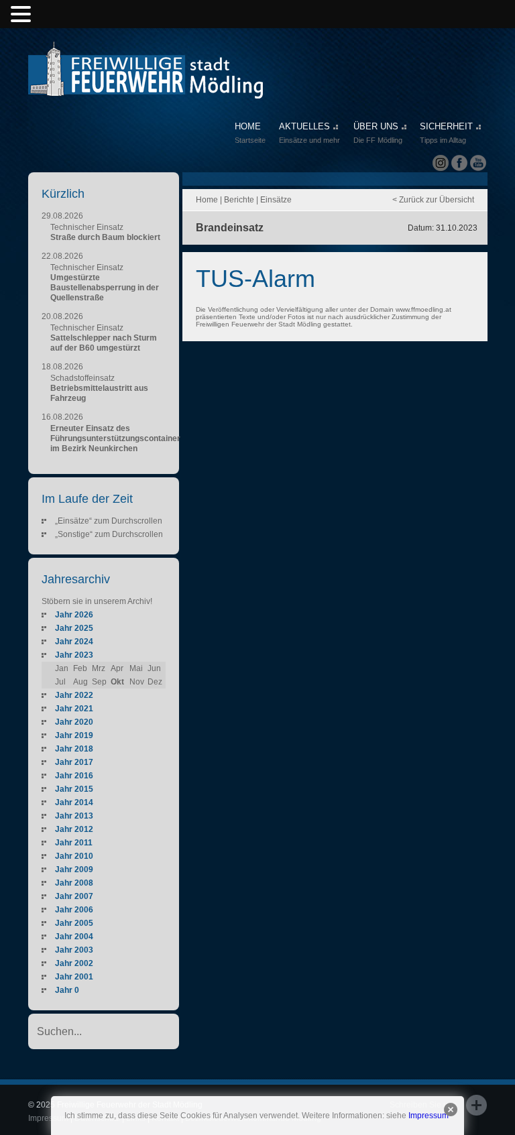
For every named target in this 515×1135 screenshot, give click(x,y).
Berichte (239, 199)
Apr (117, 668)
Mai (136, 668)
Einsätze (276, 199)
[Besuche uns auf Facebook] (459, 163)
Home (207, 199)
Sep (99, 681)
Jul (60, 681)
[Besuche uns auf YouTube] (478, 163)
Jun (154, 668)
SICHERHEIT (446, 132)
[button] (23, 15)
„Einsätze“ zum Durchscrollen (108, 521)
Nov (136, 681)
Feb (80, 668)
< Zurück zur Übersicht (433, 199)
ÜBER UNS (377, 132)
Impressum (428, 1115)
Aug (80, 681)
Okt (117, 681)
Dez (155, 681)
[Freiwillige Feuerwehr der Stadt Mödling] (145, 86)
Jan (61, 668)
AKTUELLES (309, 132)
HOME (250, 132)
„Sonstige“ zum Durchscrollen (109, 534)
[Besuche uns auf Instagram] (440, 163)
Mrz (98, 668)
